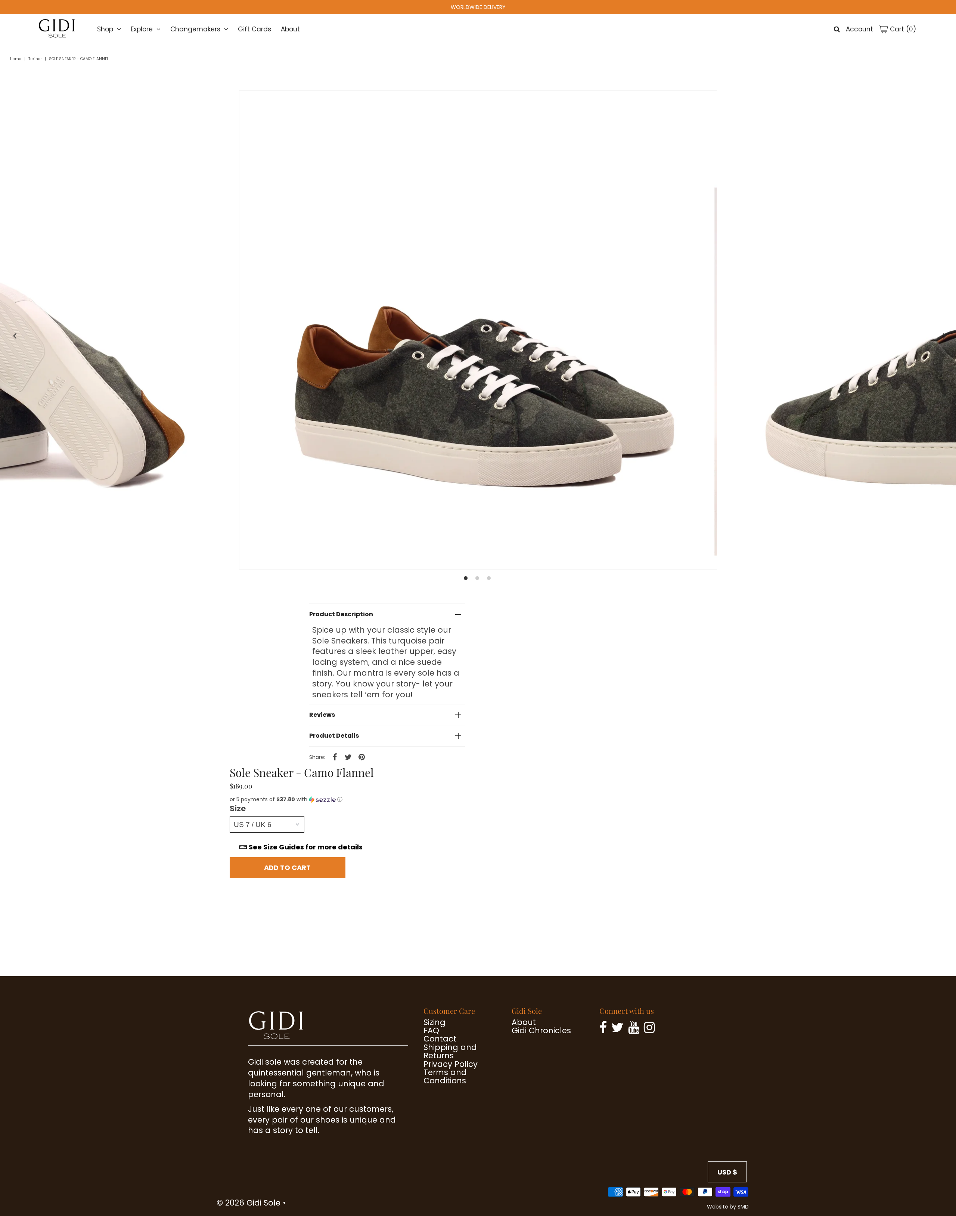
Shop (105, 29)
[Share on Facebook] (335, 756)
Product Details (334, 735)
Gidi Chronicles (541, 1030)
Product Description (341, 614)
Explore (142, 29)
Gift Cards (254, 29)
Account (859, 29)
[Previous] (13, 336)
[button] (355, 799)
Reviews (322, 714)
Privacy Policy (450, 1064)
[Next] (943, 336)
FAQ (431, 1030)
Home (15, 59)
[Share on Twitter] (348, 756)
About (290, 29)
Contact (439, 1038)
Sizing (434, 1022)
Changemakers (195, 29)
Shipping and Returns (450, 1051)
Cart (902, 29)
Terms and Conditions (445, 1076)
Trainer (35, 59)
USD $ (727, 1172)
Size (238, 808)
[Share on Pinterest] (361, 756)
